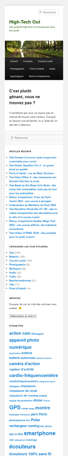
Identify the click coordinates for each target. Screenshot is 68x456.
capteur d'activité (21, 369)
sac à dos (16, 434)
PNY (28, 420)
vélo (11, 440)
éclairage (31, 440)
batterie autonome (22, 358)
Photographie (17, 68)
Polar (35, 419)
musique (14, 414)
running (33, 425)
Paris (43, 414)
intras (24, 408)
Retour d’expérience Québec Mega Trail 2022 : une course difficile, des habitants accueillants (32, 225)
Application (15, 353)
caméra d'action (24, 363)
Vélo (12, 284)
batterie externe (44, 358)
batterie (27, 353)
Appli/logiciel (16, 76)
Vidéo (12, 276)
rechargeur (18, 425)
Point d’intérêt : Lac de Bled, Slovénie (31, 173)
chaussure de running (23, 395)
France (46, 400)
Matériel (14, 256)
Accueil (14, 61)
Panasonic (25, 414)
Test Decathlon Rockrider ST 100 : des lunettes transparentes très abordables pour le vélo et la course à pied (33, 213)
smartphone (40, 433)
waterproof (20, 440)
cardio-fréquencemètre (33, 375)
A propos (27, 61)
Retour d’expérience (39, 76)
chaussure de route (23, 390)
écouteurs (22, 446)
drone (37, 400)
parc (34, 414)
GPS (15, 407)
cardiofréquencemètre (23, 381)
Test (11, 252)
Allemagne (37, 333)
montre (42, 407)
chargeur (14, 386)
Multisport (15, 268)
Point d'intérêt (17, 288)
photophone (17, 420)
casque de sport (47, 381)
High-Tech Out (24, 21)
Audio (52, 68)
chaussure (28, 386)
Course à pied (45, 61)
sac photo (46, 426)
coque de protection (21, 400)
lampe (32, 408)
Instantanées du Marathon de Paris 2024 (32, 205)
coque (43, 395)
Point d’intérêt (37, 68)
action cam (19, 333)
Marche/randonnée (20, 280)
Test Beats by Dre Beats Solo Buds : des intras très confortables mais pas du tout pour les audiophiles (33, 189)
